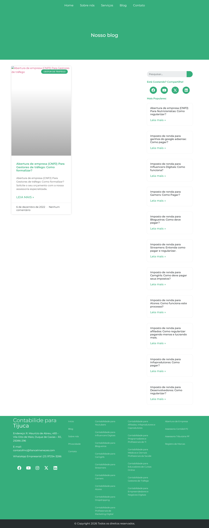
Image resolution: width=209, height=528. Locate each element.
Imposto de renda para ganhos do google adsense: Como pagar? (168, 139)
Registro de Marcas (175, 444)
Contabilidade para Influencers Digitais (105, 434)
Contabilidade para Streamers (105, 466)
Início (71, 421)
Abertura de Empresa (176, 421)
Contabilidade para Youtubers (105, 423)
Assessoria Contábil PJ (176, 429)
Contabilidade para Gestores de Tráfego (138, 479)
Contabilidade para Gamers (105, 477)
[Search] (190, 74)
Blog (123, 5)
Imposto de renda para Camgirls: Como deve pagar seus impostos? (168, 275)
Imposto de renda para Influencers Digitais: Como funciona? (167, 167)
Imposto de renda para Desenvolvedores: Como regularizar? (166, 390)
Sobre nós (87, 5)
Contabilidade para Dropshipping (105, 498)
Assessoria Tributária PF (177, 436)
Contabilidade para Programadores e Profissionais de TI (138, 438)
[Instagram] (37, 468)
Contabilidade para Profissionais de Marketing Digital (105, 510)
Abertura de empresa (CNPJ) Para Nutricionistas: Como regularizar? (169, 111)
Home (68, 5)
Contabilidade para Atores (105, 487)
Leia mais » (25, 197)
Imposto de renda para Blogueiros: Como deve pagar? (165, 219)
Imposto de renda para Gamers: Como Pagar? (165, 193)
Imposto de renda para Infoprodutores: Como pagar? (165, 362)
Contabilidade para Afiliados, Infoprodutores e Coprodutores (141, 424)
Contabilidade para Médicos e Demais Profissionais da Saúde (139, 452)
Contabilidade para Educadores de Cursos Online (139, 466)
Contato (139, 5)
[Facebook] (153, 90)
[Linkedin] (186, 90)
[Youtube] (164, 90)
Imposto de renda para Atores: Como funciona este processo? (168, 303)
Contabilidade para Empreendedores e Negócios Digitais (138, 491)
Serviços (107, 5)
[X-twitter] (175, 90)
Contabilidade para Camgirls (105, 455)
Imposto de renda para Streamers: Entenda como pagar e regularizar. (167, 247)
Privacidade (74, 444)
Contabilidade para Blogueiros (105, 444)
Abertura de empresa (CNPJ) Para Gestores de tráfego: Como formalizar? (40, 167)
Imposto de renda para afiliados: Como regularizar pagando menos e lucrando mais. (168, 333)
